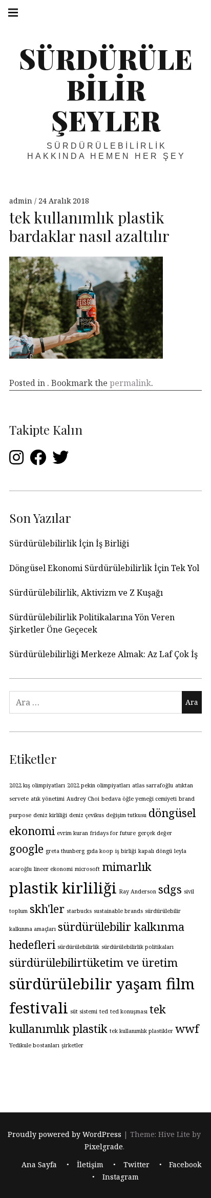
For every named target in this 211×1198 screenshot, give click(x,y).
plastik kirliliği (63, 888)
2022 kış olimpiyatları (37, 785)
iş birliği (125, 851)
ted (103, 1011)
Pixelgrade (104, 1146)
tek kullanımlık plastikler (141, 1030)
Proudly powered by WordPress (64, 1134)
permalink (130, 383)
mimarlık (127, 866)
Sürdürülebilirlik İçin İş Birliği (69, 543)
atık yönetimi (48, 798)
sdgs (170, 889)
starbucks (79, 911)
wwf (187, 1028)
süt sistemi (83, 1011)
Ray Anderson (137, 891)
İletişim (90, 1164)
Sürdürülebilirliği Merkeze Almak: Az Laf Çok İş (104, 654)
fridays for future (113, 833)
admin (21, 201)
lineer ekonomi (53, 868)
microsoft (87, 868)
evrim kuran (72, 833)
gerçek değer (155, 833)
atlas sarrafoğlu (152, 785)
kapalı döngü (155, 851)
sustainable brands (118, 911)
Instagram (120, 1177)
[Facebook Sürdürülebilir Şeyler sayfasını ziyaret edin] (38, 460)
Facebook (185, 1164)
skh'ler (47, 908)
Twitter (136, 1164)
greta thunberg (65, 851)
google (26, 848)
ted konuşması (128, 1011)
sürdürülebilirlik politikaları (137, 946)
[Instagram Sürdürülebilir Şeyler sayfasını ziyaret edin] (16, 460)
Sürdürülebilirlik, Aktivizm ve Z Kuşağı (86, 592)
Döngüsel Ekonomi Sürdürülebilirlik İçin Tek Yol (104, 568)
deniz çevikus (86, 815)
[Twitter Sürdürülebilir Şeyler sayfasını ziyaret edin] (60, 460)
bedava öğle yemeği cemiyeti (139, 798)
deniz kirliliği (50, 815)
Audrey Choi (83, 798)
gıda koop (100, 851)
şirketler (72, 1045)
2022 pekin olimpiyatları (98, 785)
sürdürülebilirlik (78, 946)
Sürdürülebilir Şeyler (106, 89)
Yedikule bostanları (34, 1045)
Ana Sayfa (39, 1164)
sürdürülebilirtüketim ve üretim (93, 962)
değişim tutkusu (126, 815)
